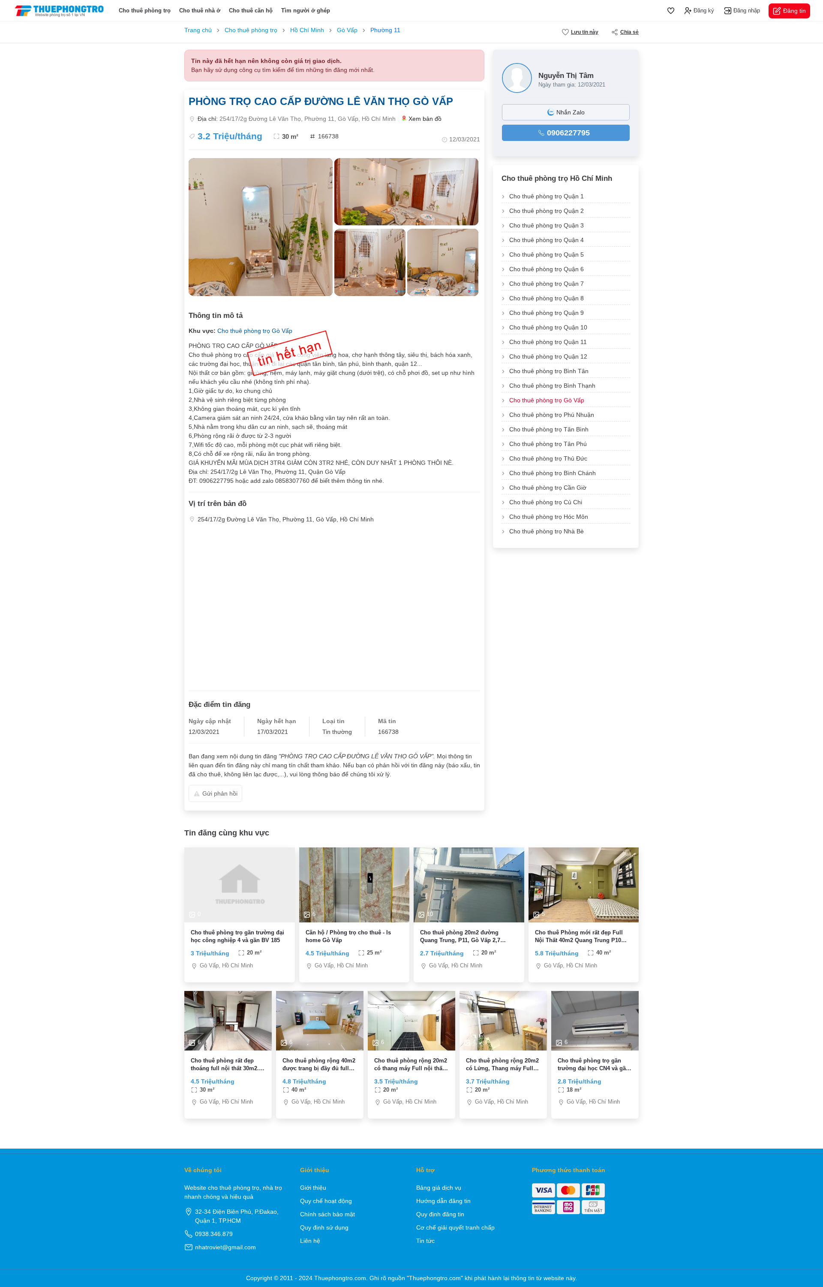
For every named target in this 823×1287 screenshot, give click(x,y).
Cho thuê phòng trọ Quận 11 (548, 341)
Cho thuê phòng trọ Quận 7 (546, 283)
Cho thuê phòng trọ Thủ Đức (548, 458)
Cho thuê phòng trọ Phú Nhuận (551, 414)
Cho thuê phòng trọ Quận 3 (546, 225)
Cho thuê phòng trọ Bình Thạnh (552, 385)
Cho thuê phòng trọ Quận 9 (546, 312)
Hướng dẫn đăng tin (443, 1200)
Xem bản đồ (425, 118)
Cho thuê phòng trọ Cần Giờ (547, 487)
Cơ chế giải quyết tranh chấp (455, 1227)
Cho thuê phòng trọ (145, 10)
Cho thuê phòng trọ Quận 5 (546, 254)
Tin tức (425, 1240)
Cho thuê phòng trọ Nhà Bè (546, 531)
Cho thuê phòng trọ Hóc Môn (548, 516)
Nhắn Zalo (570, 112)
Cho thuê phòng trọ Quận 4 (546, 239)
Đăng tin (794, 10)
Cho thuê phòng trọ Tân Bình (549, 429)
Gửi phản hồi (219, 793)
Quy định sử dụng (324, 1227)
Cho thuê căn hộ (251, 10)
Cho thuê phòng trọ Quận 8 (546, 298)
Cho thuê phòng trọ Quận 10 (548, 327)
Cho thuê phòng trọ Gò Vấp (546, 400)
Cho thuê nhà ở (199, 10)
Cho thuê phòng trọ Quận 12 (548, 356)
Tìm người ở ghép (305, 10)
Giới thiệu (313, 1187)
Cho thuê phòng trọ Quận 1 (546, 196)
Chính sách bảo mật (327, 1214)
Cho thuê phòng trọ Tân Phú (548, 443)
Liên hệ (310, 1240)
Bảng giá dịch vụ (438, 1187)
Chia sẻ (629, 32)
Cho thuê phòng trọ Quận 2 (546, 210)
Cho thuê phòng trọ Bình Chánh (552, 473)
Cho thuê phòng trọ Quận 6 (546, 269)
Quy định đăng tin (440, 1214)
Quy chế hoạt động (326, 1200)
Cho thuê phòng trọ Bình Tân (549, 371)
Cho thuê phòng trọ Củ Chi (545, 502)
